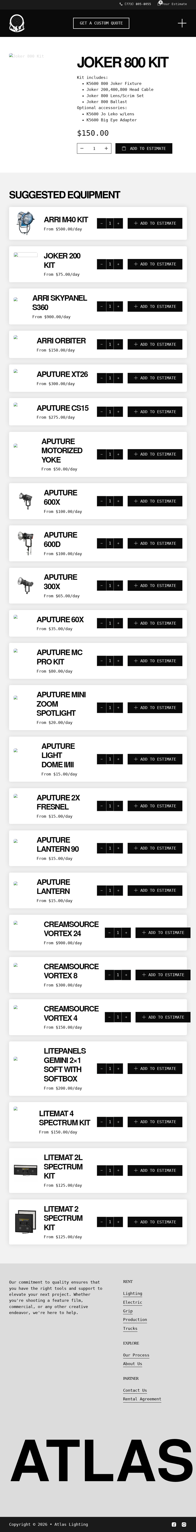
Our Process (136, 1355)
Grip (128, 1311)
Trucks (130, 1328)
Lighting (132, 1293)
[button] (140, 223)
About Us (132, 1363)
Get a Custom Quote (101, 23)
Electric (132, 1302)
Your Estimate (174, 4)
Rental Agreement (142, 1399)
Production (135, 1319)
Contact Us (135, 1390)
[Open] (182, 23)
